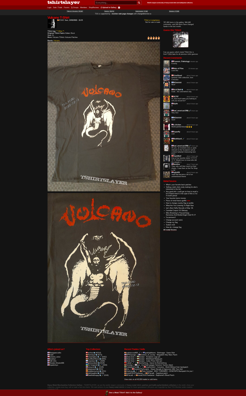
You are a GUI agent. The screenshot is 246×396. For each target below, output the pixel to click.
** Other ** (60, 31)
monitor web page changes (122, 14)
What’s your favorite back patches (178, 185)
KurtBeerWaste (93, 359)
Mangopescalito (55, 353)
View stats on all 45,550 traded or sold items (140, 379)
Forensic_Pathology (181, 61)
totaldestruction (93, 371)
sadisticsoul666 (132, 353)
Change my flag (172, 222)
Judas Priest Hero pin (154, 361)
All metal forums (170, 230)
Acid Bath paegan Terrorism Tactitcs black (157, 365)
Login (49, 7)
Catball (128, 363)
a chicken (177, 125)
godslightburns (150, 353)
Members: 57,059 (174, 11)
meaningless (92, 357)
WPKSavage (131, 355)
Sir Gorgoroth (93, 365)
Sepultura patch (162, 373)
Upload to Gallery (109, 7)
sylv (138, 365)
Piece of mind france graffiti (176, 201)
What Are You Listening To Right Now (180, 205)
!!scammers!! (171, 217)
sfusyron (91, 367)
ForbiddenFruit (131, 367)
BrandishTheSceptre (141, 369)
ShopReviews (94, 7)
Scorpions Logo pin (153, 357)
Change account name (174, 220)
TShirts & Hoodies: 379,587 (75, 11)
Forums (66, 7)
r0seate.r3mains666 (56, 363)
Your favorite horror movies (176, 198)
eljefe (175, 104)
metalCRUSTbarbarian (134, 373)
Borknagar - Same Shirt (166, 353)
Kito (127, 369)
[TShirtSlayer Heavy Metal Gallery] (70, 3)
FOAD (61, 20)
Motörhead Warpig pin (154, 359)
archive (90, 353)
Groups (76, 7)
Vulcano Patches (71, 37)
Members (83, 7)
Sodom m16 (170, 225)
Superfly (176, 132)
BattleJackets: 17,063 (142, 11)
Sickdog (129, 365)
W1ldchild (177, 82)
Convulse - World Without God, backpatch (172, 367)
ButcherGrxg (143, 363)
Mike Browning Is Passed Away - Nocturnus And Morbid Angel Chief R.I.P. (181, 214)
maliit (51, 355)
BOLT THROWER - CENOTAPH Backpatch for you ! (173, 371)
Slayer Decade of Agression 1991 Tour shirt (167, 369)
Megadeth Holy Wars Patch (167, 355)
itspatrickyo (53, 365)
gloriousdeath (93, 363)
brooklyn (52, 359)
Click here (172, 54)
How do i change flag (173, 227)
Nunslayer (91, 355)
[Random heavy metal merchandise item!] (119, 7)
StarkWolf (177, 156)
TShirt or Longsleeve (152, 20)
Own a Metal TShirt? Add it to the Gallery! (125, 393)
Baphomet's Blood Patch (165, 375)
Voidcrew (129, 371)
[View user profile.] (52, 27)
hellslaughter (92, 373)
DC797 (175, 97)
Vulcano (57, 41)
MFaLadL (150, 373)
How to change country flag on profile (179, 203)
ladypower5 (92, 369)
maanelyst (92, 361)
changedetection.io (144, 14)
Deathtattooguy (93, 375)
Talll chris (53, 361)
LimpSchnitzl (150, 367)
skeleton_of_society (147, 355)
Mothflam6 (177, 139)
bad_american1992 (180, 111)
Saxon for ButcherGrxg (158, 363)
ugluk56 (176, 172)
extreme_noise (54, 357)
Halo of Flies (178, 68)
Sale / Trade (57, 7)
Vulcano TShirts (58, 37)
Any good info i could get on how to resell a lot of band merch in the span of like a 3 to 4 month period (182, 194)
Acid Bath (177, 89)
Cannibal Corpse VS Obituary (177, 210)
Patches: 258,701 (109, 11)
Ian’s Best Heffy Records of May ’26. (179, 208)
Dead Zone (130, 357)
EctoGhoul (177, 75)
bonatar (142, 357)
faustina (176, 164)
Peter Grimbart (147, 371)
